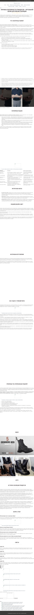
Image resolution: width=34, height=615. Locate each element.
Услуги (8, 4)
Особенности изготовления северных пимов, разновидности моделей (12, 608)
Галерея (16, 6)
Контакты (24, 6)
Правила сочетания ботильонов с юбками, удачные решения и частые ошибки (13, 606)
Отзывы (20, 6)
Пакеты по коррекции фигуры (15, 4)
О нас (5, 4)
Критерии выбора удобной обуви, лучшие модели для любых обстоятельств (14, 590)
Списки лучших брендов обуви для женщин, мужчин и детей (10, 525)
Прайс (22, 4)
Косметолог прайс (11, 6)
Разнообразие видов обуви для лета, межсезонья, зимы (11, 579)
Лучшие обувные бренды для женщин (7, 604)
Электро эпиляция (27, 4)
